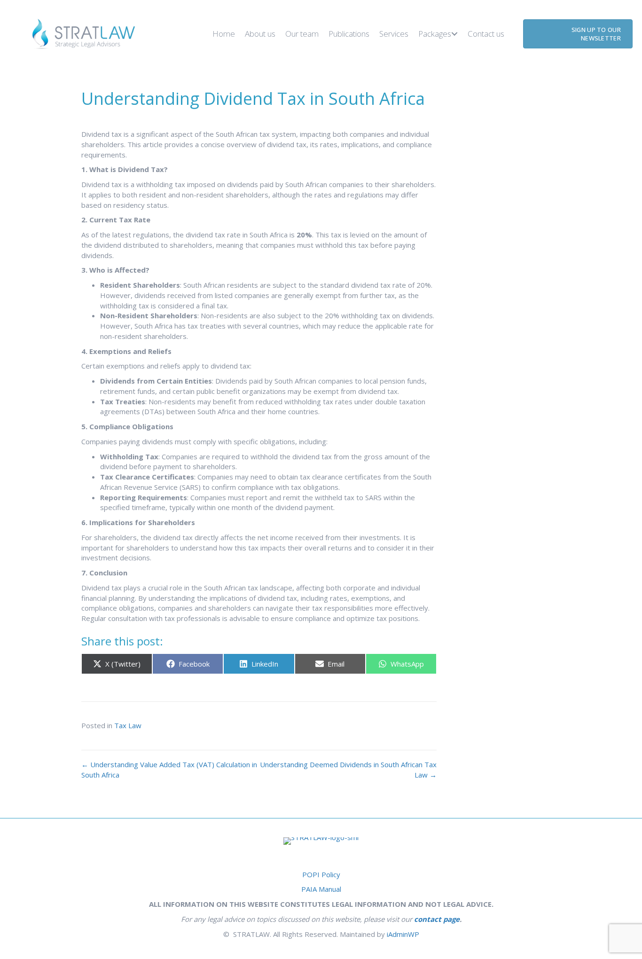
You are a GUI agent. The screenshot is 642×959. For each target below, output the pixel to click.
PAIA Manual (321, 889)
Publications (349, 33)
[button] (454, 34)
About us (260, 33)
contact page (437, 919)
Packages (434, 33)
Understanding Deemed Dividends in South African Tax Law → (348, 769)
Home (223, 33)
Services (393, 33)
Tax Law (127, 725)
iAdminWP (403, 934)
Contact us (486, 33)
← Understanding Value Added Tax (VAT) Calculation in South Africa (169, 769)
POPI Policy (321, 874)
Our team (302, 33)
